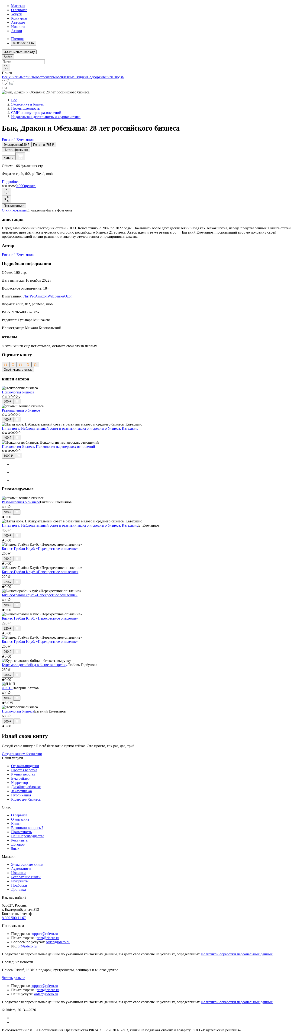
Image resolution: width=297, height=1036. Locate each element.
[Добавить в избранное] (6, 191)
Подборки (95, 77)
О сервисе (19, 10)
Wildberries (56, 296)
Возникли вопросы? (27, 828)
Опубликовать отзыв (18, 369)
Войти (8, 57)
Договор (18, 844)
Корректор (19, 783)
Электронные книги (27, 864)
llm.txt (15, 849)
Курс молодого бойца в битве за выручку (34, 665)
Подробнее (10, 182)
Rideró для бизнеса (26, 799)
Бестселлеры (46, 77)
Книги (16, 823)
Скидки (80, 77)
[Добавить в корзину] (20, 156)
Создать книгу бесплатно (22, 754)
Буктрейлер (20, 778)
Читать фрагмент (16, 150)
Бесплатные (65, 77)
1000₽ (8, 456)
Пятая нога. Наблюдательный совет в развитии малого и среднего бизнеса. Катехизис (70, 428)
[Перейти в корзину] (10, 84)
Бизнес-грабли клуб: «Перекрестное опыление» (39, 595)
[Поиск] (6, 67)
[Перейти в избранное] (4, 84)
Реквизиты (19, 840)
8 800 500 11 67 (14, 918)
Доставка (18, 889)
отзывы (21, 210)
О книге (8, 210)
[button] (148, 67)
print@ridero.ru (47, 938)
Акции (16, 31)
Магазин (18, 6)
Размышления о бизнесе (21, 410)
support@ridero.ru (44, 934)
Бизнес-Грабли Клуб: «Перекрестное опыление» (40, 549)
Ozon (68, 296)
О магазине (20, 819)
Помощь (17, 39)
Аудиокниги (21, 869)
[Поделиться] (6, 199)
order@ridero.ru (58, 942)
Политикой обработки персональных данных (237, 954)
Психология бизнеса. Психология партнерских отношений (48, 447)
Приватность (21, 832)
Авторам (18, 22)
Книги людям (113, 77)
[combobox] (148, 61)
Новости (18, 27)
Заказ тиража (21, 791)
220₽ (7, 582)
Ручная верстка (23, 774)
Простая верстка (24, 770)
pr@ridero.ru (27, 946)
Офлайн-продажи (25, 766)
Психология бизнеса (18, 392)
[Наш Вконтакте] (13, 1018)
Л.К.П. (7, 688)
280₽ (7, 675)
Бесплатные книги (26, 877)
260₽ (7, 559)
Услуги (16, 14)
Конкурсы (19, 18)
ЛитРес (29, 296)
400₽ (7, 419)
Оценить (29, 186)
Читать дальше (13, 978)
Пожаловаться (14, 206)
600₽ (7, 401)
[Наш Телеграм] (13, 1022)
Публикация (21, 795)
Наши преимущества (27, 836)
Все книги (10, 77)
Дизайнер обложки (26, 787)
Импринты (27, 77)
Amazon (41, 296)
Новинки (18, 873)
